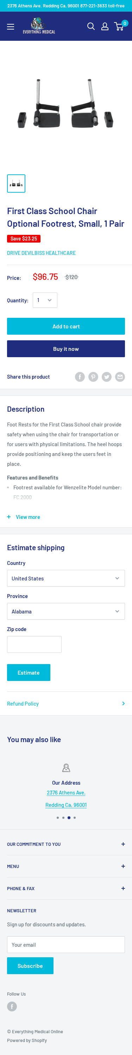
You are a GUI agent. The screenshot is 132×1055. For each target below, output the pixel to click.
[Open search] (91, 26)
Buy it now (66, 348)
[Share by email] (120, 376)
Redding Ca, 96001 (66, 805)
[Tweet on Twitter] (107, 376)
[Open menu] (10, 27)
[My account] (104, 26)
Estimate (29, 672)
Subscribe (30, 965)
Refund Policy (23, 703)
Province (17, 596)
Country (16, 563)
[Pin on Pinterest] (93, 376)
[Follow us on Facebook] (12, 1006)
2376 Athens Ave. (66, 792)
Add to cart (66, 326)
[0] (119, 26)
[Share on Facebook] (80, 376)
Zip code (16, 629)
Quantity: (18, 300)
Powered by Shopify (27, 1040)
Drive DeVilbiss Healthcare (41, 253)
